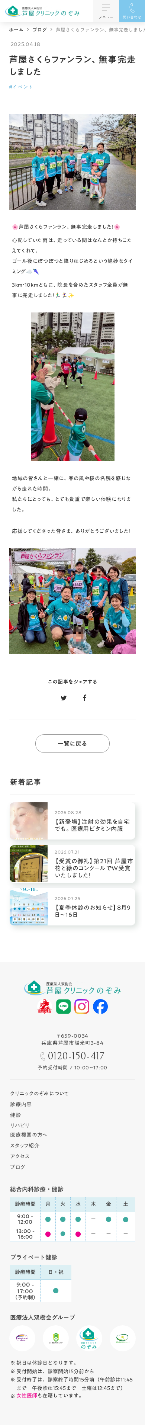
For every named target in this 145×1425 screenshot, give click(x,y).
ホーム (16, 29)
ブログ (39, 29)
